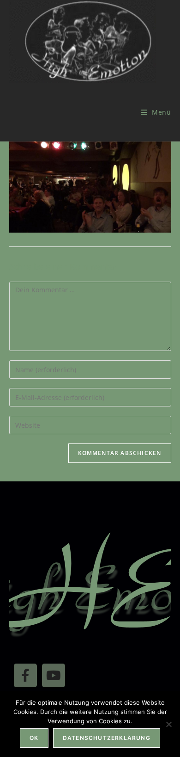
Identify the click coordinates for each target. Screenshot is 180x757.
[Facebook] (25, 675)
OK (34, 737)
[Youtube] (53, 675)
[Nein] (168, 724)
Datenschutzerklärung (106, 737)
